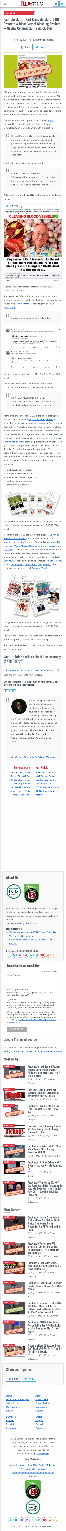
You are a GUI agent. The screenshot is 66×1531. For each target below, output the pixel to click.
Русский (39, 1424)
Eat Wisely (15, 546)
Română (10, 1424)
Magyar (39, 1420)
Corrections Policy (15, 1407)
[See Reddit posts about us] (48, 955)
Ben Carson (55, 560)
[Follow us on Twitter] (37, 955)
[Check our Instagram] (25, 955)
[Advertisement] (33, 834)
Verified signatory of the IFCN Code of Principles (32, 932)
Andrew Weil (17, 564)
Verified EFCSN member (21, 936)
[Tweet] (62, 4)
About (38, 1396)
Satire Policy (12, 1403)
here (15, 124)
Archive (9, 1410)
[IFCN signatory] (33, 1489)
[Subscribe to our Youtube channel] (42, 955)
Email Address (14, 975)
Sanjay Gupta (44, 564)
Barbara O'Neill (39, 568)
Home (9, 1396)
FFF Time (8, 549)
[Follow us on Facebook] (19, 955)
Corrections (41, 1407)
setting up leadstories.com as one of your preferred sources (33, 1051)
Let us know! (32, 923)
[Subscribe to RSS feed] (54, 955)
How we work (41, 1399)
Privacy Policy (42, 1403)
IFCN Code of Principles (17, 1399)
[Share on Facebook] (7, 690)
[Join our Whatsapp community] (31, 955)
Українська (40, 1428)
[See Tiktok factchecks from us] (8, 955)
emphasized (10, 307)
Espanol (10, 1420)
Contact (39, 1410)
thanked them (22, 303)
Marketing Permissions (18, 989)
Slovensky (11, 1428)
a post (51, 120)
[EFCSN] (33, 1507)
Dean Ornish (31, 564)
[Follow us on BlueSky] (14, 955)
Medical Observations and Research (38, 546)
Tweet (42, 47)
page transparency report (40, 419)
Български (11, 1417)
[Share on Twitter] (13, 690)
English (39, 1417)
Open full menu (5, 4)
